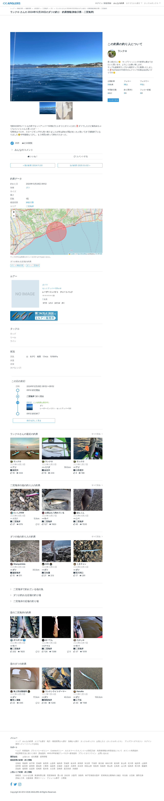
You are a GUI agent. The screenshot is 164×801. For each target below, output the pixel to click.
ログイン (147, 741)
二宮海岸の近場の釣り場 (26, 601)
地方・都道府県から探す (57, 741)
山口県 (123, 766)
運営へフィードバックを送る (27, 744)
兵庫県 (73, 766)
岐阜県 (25, 766)
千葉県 (94, 763)
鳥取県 (96, 766)
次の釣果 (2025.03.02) (80, 165)
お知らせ (26, 756)
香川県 (137, 766)
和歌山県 (88, 766)
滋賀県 (52, 766)
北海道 (18, 763)
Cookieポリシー (56, 750)
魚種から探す (73, 741)
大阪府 (66, 766)
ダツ (28, 187)
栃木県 (73, 763)
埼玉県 (87, 763)
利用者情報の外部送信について (109, 750)
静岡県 (32, 766)
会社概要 (34, 756)
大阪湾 (74, 775)
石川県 (130, 763)
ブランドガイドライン (87, 753)
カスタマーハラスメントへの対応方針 (80, 750)
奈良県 (80, 766)
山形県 (52, 763)
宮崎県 (59, 769)
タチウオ (57, 303)
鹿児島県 (67, 769)
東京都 (101, 763)
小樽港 (63, 778)
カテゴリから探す (133, 3)
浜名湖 (67, 775)
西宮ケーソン (40, 778)
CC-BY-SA (98, 254)
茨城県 (66, 763)
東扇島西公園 (40, 775)
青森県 (25, 763)
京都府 (59, 766)
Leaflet (72, 254)
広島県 (116, 766)
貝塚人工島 (19, 778)
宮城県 (39, 763)
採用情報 (43, 756)
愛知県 (39, 766)
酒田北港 (139, 775)
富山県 (123, 763)
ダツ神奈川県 (17, 265)
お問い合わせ (103, 753)
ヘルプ (18, 750)
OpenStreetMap (82, 254)
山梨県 (144, 763)
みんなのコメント (24, 149)
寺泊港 (125, 775)
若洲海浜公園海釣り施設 (111, 775)
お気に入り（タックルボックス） (109, 741)
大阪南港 (29, 778)
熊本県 (45, 769)
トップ (18, 741)
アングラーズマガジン (134, 741)
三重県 (45, 766)
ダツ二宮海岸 (33, 265)
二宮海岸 (30, 206)
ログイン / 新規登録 (103, 3)
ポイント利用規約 (131, 750)
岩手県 (32, 763)
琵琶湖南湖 (51, 775)
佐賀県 (32, 769)
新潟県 (116, 763)
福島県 (59, 763)
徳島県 (130, 766)
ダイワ (45, 285)
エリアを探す (40, 741)
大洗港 (132, 775)
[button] (14, 212)
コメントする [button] (82, 156)
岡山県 (109, 766)
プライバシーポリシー (40, 750)
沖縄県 (75, 769)
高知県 (18, 769)
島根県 (103, 766)
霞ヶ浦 (60, 775)
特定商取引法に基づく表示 (26, 753)
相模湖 (18, 775)
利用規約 (25, 750)
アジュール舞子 (53, 778)
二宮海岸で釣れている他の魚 (28, 589)
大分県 (52, 769)
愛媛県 (144, 766)
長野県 (18, 766)
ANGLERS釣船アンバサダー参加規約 (62, 753)
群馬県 (80, 763)
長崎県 (39, 769)
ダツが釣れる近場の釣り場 (27, 595)
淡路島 (81, 775)
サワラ (45, 303)
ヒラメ (51, 303)
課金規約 (42, 753)
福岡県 (25, 769)
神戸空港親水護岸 (92, 775)
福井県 (137, 763)
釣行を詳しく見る (34, 420)
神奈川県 (30, 202)
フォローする (113, 100)
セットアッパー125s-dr (51, 288)
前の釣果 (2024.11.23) (33, 165)
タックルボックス (151, 3)
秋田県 (45, 763)
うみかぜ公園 (27, 775)
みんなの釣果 (118, 3)
